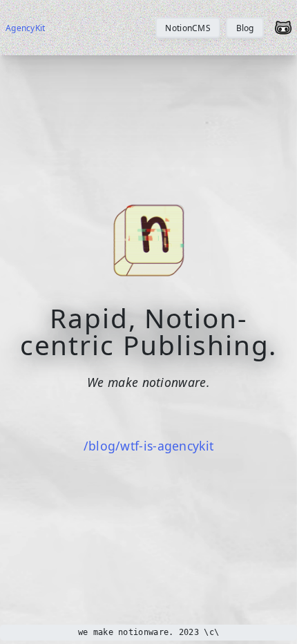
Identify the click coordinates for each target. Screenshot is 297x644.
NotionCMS (188, 28)
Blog (245, 28)
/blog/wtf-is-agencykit (149, 445)
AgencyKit (26, 28)
